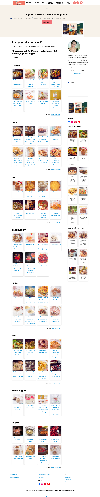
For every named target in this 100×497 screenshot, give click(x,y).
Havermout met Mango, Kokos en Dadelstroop (17, 103)
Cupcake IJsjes (18, 297)
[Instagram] (77, 2)
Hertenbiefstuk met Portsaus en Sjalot (43, 353)
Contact (67, 482)
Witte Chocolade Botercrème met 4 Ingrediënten (43, 194)
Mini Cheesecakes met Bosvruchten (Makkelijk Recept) (43, 247)
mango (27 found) (55, 114)
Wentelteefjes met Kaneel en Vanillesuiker (30, 194)
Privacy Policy (68, 477)
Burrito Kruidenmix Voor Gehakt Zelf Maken (43, 439)
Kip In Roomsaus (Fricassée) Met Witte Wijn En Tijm (18, 374)
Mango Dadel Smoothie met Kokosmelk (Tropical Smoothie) (55, 105)
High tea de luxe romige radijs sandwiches (55, 319)
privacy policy (50, 496)
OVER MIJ (68, 2)
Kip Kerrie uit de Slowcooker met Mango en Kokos (17, 82)
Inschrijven (46, 22)
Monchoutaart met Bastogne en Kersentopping (56, 374)
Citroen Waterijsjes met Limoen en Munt (30, 300)
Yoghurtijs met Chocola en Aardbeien (17, 319)
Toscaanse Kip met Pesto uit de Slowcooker (30, 353)
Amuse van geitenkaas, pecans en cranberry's (43, 319)
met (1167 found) (55, 383)
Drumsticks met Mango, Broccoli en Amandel (43, 82)
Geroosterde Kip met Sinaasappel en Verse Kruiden (43, 160)
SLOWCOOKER (39, 2)
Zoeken (69, 91)
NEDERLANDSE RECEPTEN (60, 2)
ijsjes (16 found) (56, 328)
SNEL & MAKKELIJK (49, 2)
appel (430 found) (55, 169)
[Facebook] (74, 2)
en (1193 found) (56, 222)
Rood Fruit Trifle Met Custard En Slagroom (30, 374)
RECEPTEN (29, 2)
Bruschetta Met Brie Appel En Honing (17, 139)
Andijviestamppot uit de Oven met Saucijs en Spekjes (43, 300)
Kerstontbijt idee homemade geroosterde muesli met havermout (55, 410)
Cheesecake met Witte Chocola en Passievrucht (17, 247)
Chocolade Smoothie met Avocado (17, 407)
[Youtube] (81, 2)
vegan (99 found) (55, 467)
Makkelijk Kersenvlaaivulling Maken (55, 439)
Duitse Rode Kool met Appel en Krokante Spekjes (43, 139)
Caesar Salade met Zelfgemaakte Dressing (18, 353)
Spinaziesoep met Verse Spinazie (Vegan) (30, 439)
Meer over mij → (78, 73)
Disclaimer (68, 479)
